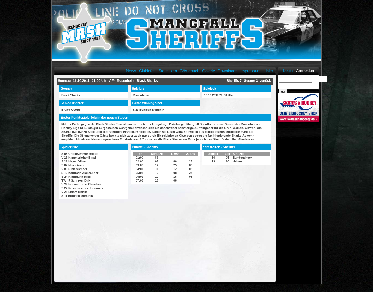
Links (268, 70)
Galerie (208, 70)
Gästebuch (189, 70)
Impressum (250, 70)
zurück (265, 81)
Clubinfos (147, 70)
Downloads (228, 70)
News (131, 70)
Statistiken (167, 70)
